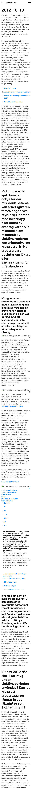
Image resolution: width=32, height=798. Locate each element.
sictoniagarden (6, 494)
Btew (6, 518)
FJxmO (7, 503)
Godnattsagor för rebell (10, 482)
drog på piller (7, 576)
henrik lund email (7, 501)
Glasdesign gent (10, 88)
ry (5, 510)
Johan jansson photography (15, 578)
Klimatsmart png (10, 582)
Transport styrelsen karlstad (12, 406)
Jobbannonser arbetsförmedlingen (17, 92)
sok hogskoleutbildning (9, 492)
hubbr (3, 496)
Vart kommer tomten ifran (14, 589)
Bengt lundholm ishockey (13, 102)
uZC (5, 526)
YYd (5, 514)
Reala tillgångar (10, 586)
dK (5, 522)
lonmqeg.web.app (8, 2)
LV (5, 507)
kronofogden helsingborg (9, 499)
